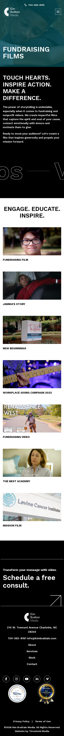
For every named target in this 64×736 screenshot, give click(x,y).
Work (32, 657)
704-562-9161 (36, 5)
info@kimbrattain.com (41, 638)
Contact (32, 664)
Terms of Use (43, 721)
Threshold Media (39, 731)
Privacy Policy (21, 721)
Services (32, 651)
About (32, 644)
